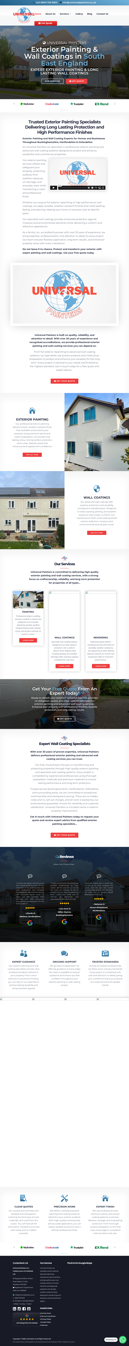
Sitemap (44, 1325)
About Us (50, 14)
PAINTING (28, 611)
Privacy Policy (46, 1319)
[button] (14, 103)
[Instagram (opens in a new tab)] (19, 1310)
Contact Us (102, 14)
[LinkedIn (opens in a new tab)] (15, 1310)
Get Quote (46, 23)
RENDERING (101, 637)
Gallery (79, 14)
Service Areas (46, 1313)
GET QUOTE (77, 81)
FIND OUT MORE (32, 455)
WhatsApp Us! (111, 1340)
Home (37, 14)
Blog (89, 14)
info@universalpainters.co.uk (24, 1295)
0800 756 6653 (48, 2)
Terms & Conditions (48, 1316)
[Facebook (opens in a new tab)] (24, 1310)
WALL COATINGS (64, 637)
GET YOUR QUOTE (65, 381)
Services (64, 14)
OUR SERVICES (52, 81)
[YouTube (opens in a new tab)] (28, 1310)
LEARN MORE (28, 640)
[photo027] (113, 1092)
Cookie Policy (46, 1322)
